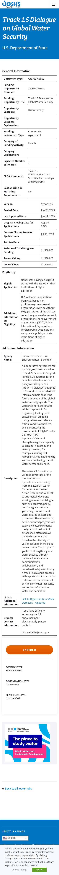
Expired (29, 650)
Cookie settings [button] (20, 869)
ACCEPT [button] (39, 869)
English (11, 838)
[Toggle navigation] (53, 4)
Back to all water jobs (18, 788)
